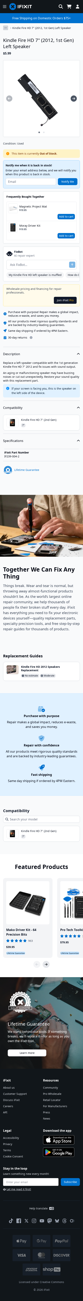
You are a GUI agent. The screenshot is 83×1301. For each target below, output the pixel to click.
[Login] (78, 6)
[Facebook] (18, 1220)
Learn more (27, 1053)
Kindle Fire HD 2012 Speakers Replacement (40, 668)
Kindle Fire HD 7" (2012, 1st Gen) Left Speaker (41, 28)
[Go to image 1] (39, 132)
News (46, 1118)
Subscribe (70, 1182)
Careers (8, 1106)
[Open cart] (69, 6)
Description (11, 354)
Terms (7, 1150)
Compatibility (12, 408)
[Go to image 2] (44, 132)
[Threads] (64, 1220)
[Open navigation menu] (4, 6)
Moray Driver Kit (29, 225)
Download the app (57, 1130)
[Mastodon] (49, 1220)
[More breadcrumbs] (5, 28)
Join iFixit (65, 300)
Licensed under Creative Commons (41, 1282)
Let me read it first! (19, 1189)
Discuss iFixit (11, 1100)
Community (50, 1087)
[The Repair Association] (72, 1220)
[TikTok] (11, 1220)
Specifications (13, 441)
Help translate (38, 1208)
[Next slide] (46, 964)
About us (9, 1087)
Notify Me (67, 181)
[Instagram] (34, 1220)
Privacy (7, 1144)
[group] (9, 98)
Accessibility (11, 1138)
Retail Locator (52, 1100)
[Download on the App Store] (58, 1139)
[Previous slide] (36, 964)
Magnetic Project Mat (33, 206)
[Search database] (61, 6)
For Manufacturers (55, 1106)
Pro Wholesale (52, 1094)
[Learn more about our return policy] (31, 337)
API (5, 1112)
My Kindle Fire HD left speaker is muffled (35, 275)
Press (46, 1112)
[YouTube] (42, 1220)
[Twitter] (26, 1220)
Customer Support (15, 1094)
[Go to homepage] (22, 6)
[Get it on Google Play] (58, 1152)
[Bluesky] (57, 1221)
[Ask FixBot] (72, 265)
